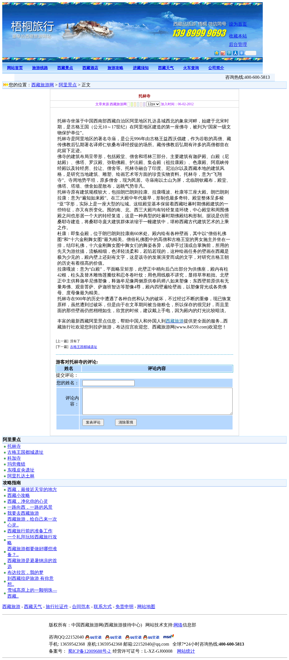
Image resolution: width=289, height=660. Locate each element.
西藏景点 (65, 68)
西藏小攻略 (18, 495)
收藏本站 (238, 36)
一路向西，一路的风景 (29, 507)
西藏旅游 (11, 606)
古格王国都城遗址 (83, 347)
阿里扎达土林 (20, 475)
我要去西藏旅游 (23, 513)
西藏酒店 (90, 68)
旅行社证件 (57, 606)
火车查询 (191, 68)
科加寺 (14, 458)
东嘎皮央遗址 (20, 470)
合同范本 (81, 606)
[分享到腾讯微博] (229, 52)
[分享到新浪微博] (223, 52)
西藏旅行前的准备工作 (29, 531)
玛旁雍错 (16, 464)
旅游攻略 (115, 68)
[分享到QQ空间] (216, 52)
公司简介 (216, 68)
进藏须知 (141, 68)
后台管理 (238, 44)
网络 (178, 624)
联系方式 (103, 606)
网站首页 (15, 68)
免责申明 (124, 606)
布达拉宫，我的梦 (25, 572)
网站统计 (186, 651)
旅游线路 (40, 68)
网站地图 (146, 606)
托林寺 (14, 446)
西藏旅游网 (42, 84)
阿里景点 (68, 84)
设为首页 (238, 24)
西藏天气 (166, 68)
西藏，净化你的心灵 (27, 501)
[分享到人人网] (235, 52)
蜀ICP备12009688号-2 (89, 651)
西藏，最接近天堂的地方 (32, 489)
